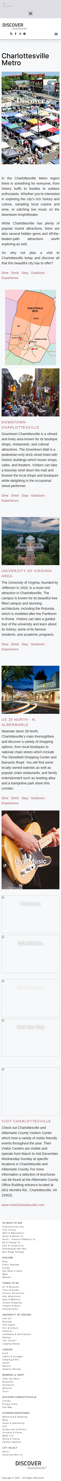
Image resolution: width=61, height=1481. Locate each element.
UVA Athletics (30, 943)
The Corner (30, 904)
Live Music (30, 861)
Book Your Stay (30, 1027)
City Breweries (30, 987)
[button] (30, 13)
